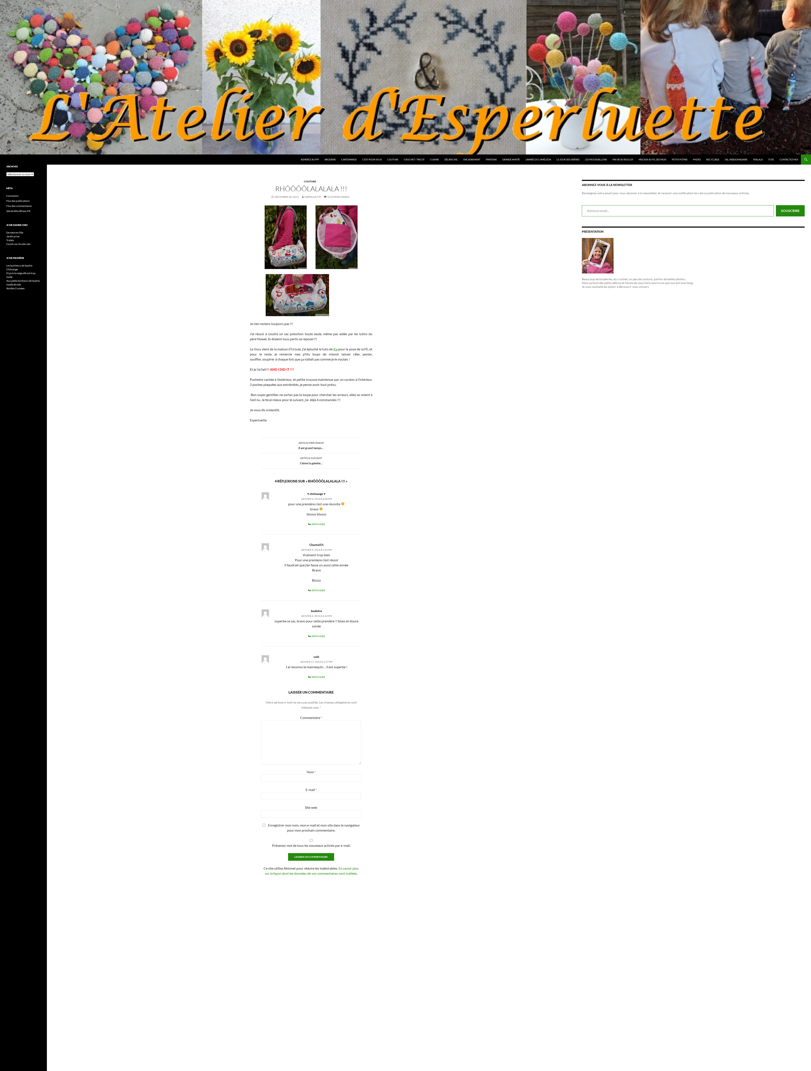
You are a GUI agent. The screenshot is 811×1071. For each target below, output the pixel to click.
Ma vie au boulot (622, 159)
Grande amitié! (511, 159)
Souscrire (790, 211)
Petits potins (679, 159)
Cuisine (434, 159)
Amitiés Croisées (15, 288)
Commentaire (311, 718)
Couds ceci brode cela (18, 244)
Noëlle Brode (13, 284)
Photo (697, 159)
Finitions (491, 159)
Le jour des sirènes (568, 159)
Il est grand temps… (311, 445)
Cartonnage (349, 159)
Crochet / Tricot (414, 159)
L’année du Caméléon (538, 159)
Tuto (771, 159)
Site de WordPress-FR (18, 211)
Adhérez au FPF (310, 159)
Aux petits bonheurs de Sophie (23, 280)
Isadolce (316, 611)
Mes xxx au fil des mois (652, 159)
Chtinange (12, 269)
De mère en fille (14, 232)
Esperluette (313, 196)
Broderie (330, 159)
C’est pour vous (372, 159)
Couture (392, 159)
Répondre (318, 524)
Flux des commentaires (19, 206)
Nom (311, 772)
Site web (311, 807)
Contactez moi (789, 159)
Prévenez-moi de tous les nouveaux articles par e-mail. (311, 845)
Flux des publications (18, 200)
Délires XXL (451, 159)
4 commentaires (338, 196)
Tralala (758, 159)
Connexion (12, 195)
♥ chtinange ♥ (316, 494)
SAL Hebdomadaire (736, 159)
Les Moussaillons (596, 159)
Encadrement (471, 159)
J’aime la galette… (311, 460)
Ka (335, 349)
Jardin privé (12, 236)
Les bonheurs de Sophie (19, 265)
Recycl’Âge (712, 159)
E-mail (311, 790)
